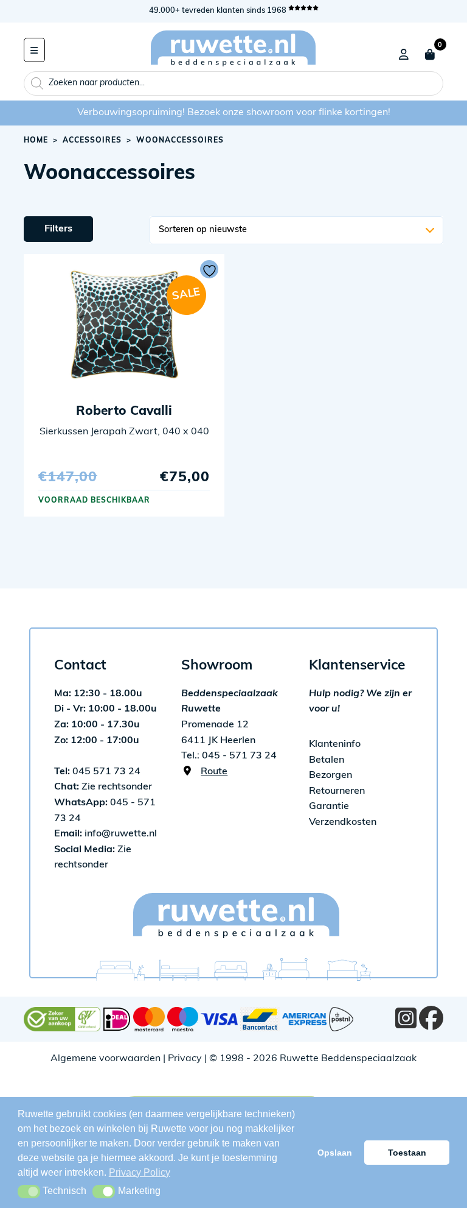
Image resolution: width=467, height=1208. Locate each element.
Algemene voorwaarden (105, 1059)
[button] (29, 1191)
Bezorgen (330, 775)
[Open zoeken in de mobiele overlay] (233, 83)
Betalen (326, 760)
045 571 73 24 (97, 772)
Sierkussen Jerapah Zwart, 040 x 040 (124, 432)
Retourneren (337, 791)
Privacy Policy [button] (139, 1172)
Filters (58, 229)
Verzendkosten (342, 822)
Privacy (185, 1059)
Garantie (329, 806)
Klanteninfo (335, 744)
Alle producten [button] (34, 50)
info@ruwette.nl (105, 834)
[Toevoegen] (209, 269)
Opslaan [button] (334, 1152)
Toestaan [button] (407, 1152)
